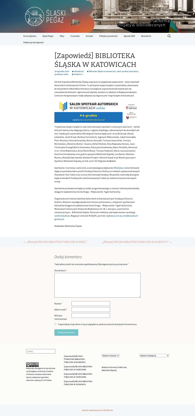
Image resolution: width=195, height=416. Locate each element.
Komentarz (60, 270)
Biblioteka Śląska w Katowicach (102, 71)
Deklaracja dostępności (33, 42)
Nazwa (58, 303)
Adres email (60, 309)
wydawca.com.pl (114, 215)
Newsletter (146, 36)
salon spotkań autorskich (127, 71)
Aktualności (79, 71)
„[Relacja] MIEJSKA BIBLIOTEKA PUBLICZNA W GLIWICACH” (137, 241)
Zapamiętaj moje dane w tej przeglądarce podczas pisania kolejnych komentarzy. (97, 324)
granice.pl (59, 219)
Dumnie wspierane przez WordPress (97, 410)
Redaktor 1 (78, 74)
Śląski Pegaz (48, 36)
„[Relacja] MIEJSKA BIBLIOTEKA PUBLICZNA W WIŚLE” (55, 241)
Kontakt (89, 36)
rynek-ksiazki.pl (62, 215)
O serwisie (75, 36)
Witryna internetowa (60, 317)
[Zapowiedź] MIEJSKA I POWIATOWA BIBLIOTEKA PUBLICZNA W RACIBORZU (75, 359)
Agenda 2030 (129, 36)
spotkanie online (61, 74)
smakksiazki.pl (130, 215)
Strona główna (29, 36)
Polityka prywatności (108, 36)
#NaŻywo (118, 167)
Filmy (62, 36)
